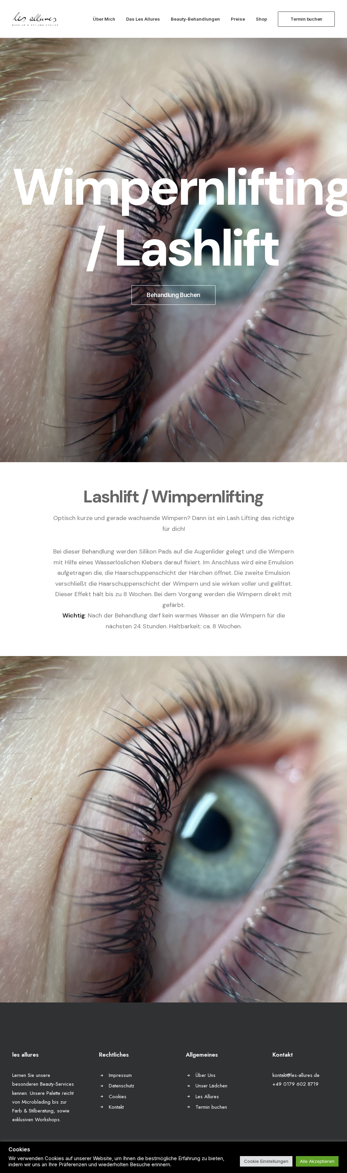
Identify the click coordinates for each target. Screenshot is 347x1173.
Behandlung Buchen (173, 295)
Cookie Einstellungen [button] (266, 1161)
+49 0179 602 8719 (295, 1084)
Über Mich (104, 19)
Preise (238, 19)
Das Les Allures (143, 19)
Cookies (117, 1096)
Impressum (120, 1075)
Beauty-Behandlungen (195, 19)
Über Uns (206, 1075)
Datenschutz (121, 1085)
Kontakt (116, 1107)
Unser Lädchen (211, 1085)
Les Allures (207, 1096)
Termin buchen (211, 1107)
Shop (261, 19)
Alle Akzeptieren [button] (317, 1161)
